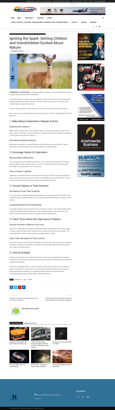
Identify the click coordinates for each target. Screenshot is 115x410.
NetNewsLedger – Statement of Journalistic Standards (38, 1)
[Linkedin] (24, 287)
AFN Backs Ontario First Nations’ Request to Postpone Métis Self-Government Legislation (58, 299)
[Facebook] (93, 26)
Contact (91, 1)
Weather (40, 18)
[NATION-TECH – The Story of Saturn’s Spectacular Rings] (41, 356)
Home (13, 18)
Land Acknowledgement (99, 1)
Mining (83, 22)
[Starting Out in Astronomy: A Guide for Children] (62, 333)
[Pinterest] (19, 287)
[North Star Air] (72, 11)
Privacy (85, 1)
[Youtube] (99, 26)
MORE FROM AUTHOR (30, 323)
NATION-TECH (18, 279)
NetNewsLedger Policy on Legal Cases (61, 1)
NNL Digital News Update (17, 51)
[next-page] (13, 370)
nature (25, 279)
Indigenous (29, 18)
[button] (103, 18)
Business (93, 22)
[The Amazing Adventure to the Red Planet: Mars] (62, 356)
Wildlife (30, 279)
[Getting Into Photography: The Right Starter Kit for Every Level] (19, 333)
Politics (74, 22)
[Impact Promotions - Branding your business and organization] (90, 166)
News (19, 18)
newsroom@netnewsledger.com (51, 398)
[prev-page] (11, 370)
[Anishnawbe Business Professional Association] (90, 137)
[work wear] (90, 77)
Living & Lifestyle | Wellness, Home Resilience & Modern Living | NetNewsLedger (39, 22)
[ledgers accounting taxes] (90, 107)
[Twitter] (96, 26)
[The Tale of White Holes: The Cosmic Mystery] (19, 356)
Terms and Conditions (77, 1)
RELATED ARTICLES (16, 323)
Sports (49, 18)
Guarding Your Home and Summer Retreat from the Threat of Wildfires (24, 299)
